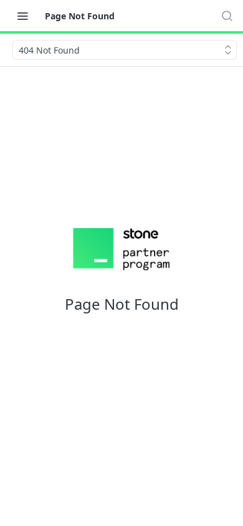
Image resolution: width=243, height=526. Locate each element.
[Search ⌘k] (227, 16)
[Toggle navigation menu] (22, 16)
